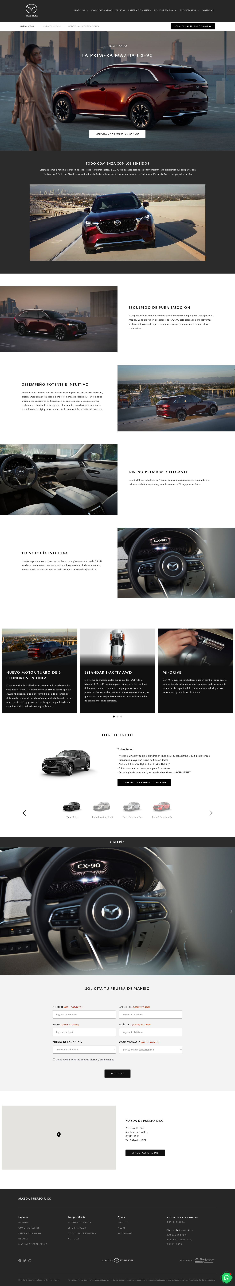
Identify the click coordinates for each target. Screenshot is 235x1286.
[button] (114, 716)
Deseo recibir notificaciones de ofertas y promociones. (85, 1059)
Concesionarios (101, 10)
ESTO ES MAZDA (77, 1228)
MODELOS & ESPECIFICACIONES (83, 26)
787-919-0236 (176, 1222)
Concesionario (139, 1042)
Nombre (67, 1007)
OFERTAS (23, 1239)
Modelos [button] (79, 10)
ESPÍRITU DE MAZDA (79, 1222)
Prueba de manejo (139, 10)
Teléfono (135, 1024)
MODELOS (24, 1222)
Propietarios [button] (188, 10)
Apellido (134, 1007)
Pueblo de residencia (67, 1042)
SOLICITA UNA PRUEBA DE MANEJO (144, 782)
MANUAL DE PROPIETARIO (33, 1244)
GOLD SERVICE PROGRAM (82, 1233)
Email (66, 1024)
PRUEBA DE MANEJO (29, 1233)
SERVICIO (123, 1222)
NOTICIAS (73, 1239)
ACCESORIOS (125, 1233)
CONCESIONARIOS (28, 1228)
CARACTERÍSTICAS (52, 26)
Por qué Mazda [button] (164, 10)
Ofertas (120, 10)
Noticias (208, 10)
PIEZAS (121, 1228)
